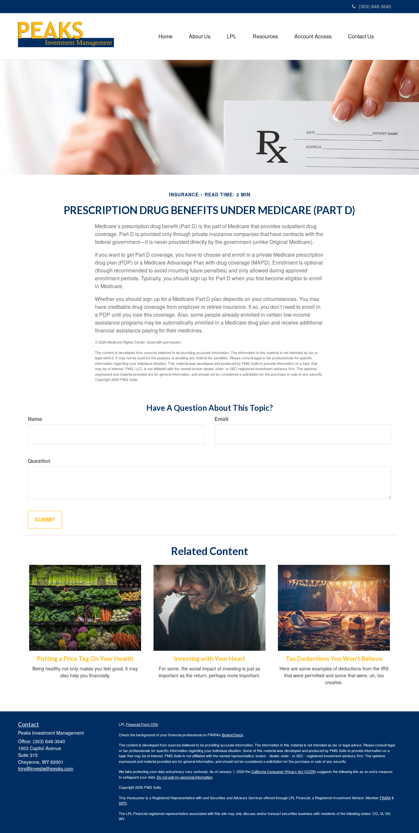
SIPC (123, 802)
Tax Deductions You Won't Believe (334, 658)
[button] (200, 36)
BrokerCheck (232, 734)
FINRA (385, 797)
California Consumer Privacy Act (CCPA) (283, 771)
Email (221, 419)
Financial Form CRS (142, 724)
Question (39, 461)
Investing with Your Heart (209, 658)
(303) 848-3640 (375, 6)
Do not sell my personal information (184, 777)
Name (35, 419)
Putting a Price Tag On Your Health (85, 658)
